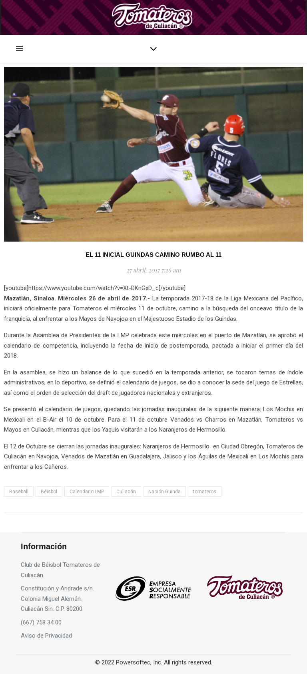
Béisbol (49, 491)
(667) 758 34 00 (41, 622)
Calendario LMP (87, 491)
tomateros (204, 491)
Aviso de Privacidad (46, 635)
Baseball (18, 491)
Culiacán (126, 491)
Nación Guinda (164, 491)
